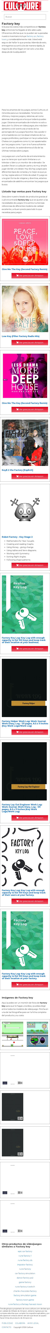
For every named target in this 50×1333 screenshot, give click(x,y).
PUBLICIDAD (7, 1323)
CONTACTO (6, 1327)
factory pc (31, 36)
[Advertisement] (25, 81)
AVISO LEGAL (33, 1323)
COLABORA (20, 1323)
